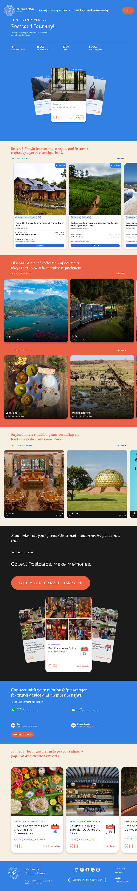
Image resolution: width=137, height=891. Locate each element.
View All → (121, 158)
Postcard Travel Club (79, 666)
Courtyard (110, 846)
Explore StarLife (21, 734)
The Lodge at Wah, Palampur (77, 117)
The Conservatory (51, 846)
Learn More (40, 245)
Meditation (57, 110)
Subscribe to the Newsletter (87, 880)
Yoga (38, 106)
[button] (34, 484)
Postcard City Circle (103, 657)
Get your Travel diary (47, 583)
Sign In (128, 10)
